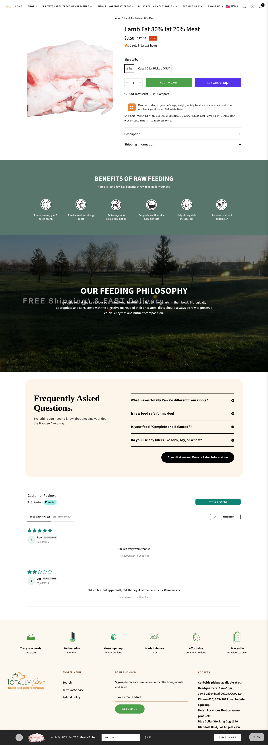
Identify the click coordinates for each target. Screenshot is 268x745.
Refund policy (71, 697)
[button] (244, 6)
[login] (252, 6)
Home (117, 18)
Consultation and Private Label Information (198, 457)
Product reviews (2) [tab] (39, 517)
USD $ (234, 6)
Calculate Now (174, 109)
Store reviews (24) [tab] (62, 517)
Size (106, 737)
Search (67, 682)
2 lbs (129, 68)
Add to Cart (227, 737)
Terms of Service (73, 690)
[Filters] (214, 517)
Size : (131, 59)
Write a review (218, 502)
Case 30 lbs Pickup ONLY (154, 68)
